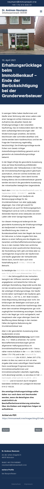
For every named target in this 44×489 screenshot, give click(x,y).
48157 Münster (8, 457)
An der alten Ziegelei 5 (11, 455)
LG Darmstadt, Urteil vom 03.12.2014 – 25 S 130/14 (22, 378)
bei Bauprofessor (9, 473)
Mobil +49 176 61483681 (11, 462)
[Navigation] (41, 11)
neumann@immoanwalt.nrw (22, 1)
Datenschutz (16, 484)
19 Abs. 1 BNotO (25, 262)
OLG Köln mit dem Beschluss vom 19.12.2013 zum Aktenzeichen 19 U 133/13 (21, 273)
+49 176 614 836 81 (22, 5)
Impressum (28, 484)
